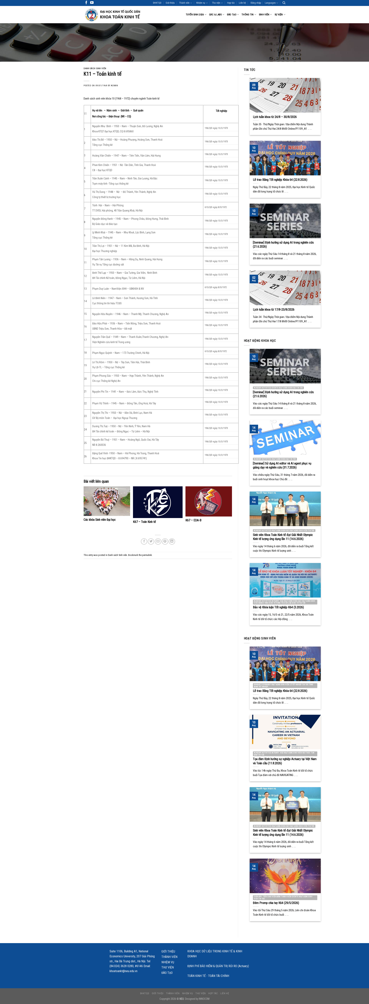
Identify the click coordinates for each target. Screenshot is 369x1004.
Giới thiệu (170, 2)
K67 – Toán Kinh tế (144, 522)
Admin (114, 85)
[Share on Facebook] (144, 541)
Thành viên (184, 2)
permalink (147, 555)
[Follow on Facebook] (86, 3)
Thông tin (247, 14)
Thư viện (216, 2)
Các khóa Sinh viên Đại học (100, 519)
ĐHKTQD (157, 2)
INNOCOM (204, 999)
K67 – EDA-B (193, 520)
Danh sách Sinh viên (95, 68)
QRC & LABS (215, 14)
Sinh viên (264, 14)
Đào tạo (231, 14)
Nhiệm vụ (200, 2)
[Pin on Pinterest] (165, 541)
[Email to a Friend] (158, 541)
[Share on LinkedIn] (172, 541)
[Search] (284, 3)
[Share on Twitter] (151, 541)
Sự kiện (279, 14)
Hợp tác (231, 2)
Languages (270, 2)
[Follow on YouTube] (92, 3)
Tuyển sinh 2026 (195, 14)
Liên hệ (242, 2)
